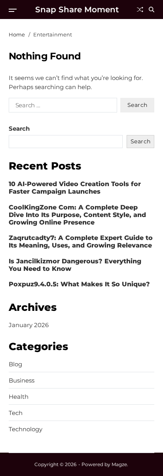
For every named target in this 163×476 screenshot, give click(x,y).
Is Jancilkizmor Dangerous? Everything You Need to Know (75, 264)
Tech (16, 413)
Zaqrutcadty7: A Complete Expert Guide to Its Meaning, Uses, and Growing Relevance (81, 241)
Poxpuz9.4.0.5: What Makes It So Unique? (79, 284)
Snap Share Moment (77, 9)
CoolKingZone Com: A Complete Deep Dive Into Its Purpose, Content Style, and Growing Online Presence (77, 215)
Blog (15, 364)
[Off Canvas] (13, 10)
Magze (119, 464)
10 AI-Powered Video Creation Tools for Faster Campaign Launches (75, 187)
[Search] (151, 9)
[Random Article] (140, 9)
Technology (25, 429)
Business (21, 380)
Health (18, 396)
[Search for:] (61, 106)
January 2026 (29, 325)
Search (19, 128)
